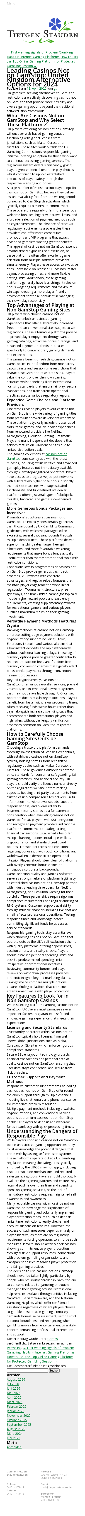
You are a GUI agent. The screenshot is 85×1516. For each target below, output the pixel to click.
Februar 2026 (16, 1406)
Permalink (14, 1348)
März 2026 (14, 1402)
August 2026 (16, 1379)
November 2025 (19, 1415)
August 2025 (16, 1429)
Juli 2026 (13, 1384)
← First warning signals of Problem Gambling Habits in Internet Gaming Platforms (40, 54)
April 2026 (14, 1397)
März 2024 (14, 1433)
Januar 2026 (15, 1411)
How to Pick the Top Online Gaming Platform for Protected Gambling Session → (42, 61)
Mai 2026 (13, 1393)
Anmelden (14, 1447)
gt (55, 88)
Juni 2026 (13, 1388)
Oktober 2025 (17, 1420)
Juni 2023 (13, 1438)
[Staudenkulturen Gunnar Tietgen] (42, 30)
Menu (11, 3)
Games (52, 1339)
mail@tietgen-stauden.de (56, 1487)
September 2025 (19, 1424)
